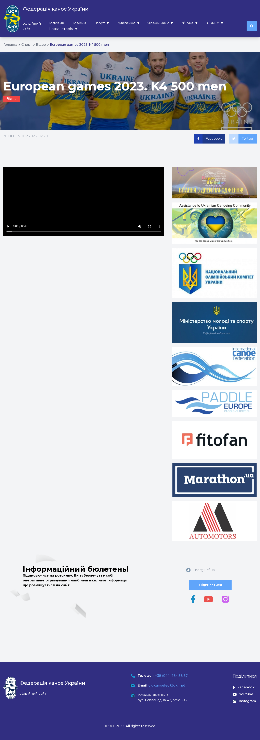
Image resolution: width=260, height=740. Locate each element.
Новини (79, 23)
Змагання (128, 23)
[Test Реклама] (214, 322)
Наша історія (63, 29)
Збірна (189, 23)
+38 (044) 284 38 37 (171, 676)
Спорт (101, 23)
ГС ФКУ (215, 23)
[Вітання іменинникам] (214, 182)
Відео (41, 45)
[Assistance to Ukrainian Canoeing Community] (214, 223)
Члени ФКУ (160, 23)
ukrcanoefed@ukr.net (166, 685)
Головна (56, 23)
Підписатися (210, 585)
